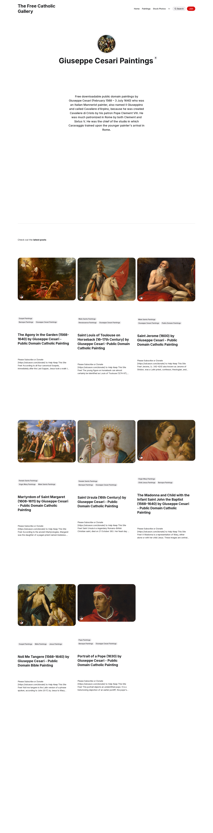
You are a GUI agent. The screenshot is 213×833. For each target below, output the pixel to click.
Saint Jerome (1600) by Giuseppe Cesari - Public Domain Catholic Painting (157, 340)
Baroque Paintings (26, 322)
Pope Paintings (84, 640)
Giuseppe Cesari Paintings (46, 322)
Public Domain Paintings (171, 323)
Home (137, 9)
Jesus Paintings (55, 644)
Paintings (146, 9)
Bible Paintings (41, 644)
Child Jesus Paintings (146, 482)
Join (191, 9)
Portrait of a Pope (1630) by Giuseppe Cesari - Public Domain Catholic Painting (99, 660)
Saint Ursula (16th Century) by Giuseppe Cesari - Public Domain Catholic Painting (102, 501)
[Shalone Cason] (21, 296)
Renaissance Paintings (88, 323)
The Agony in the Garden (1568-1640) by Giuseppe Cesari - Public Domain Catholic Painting (43, 339)
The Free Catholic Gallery (36, 8)
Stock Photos (159, 9)
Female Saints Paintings (28, 481)
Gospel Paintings (25, 318)
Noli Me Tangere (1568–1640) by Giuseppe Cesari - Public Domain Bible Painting (43, 661)
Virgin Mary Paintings (27, 484)
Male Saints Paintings (87, 319)
